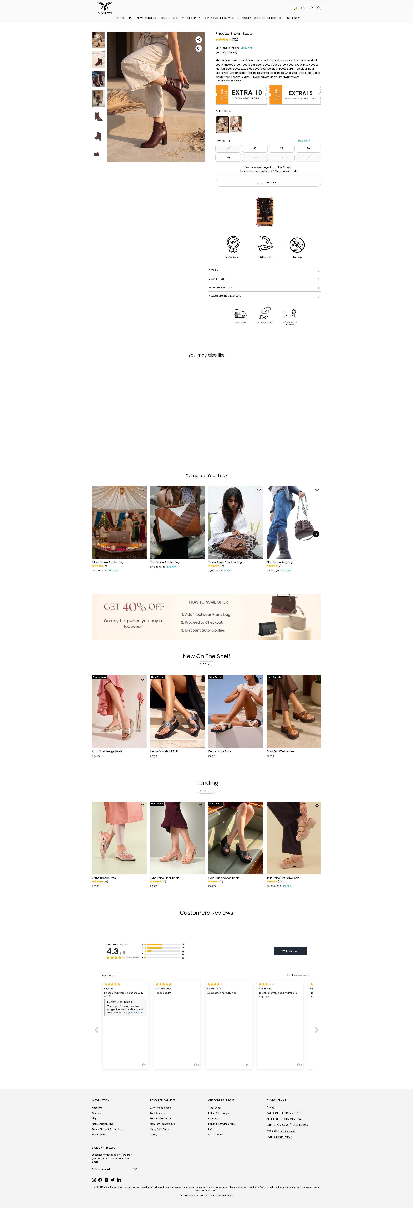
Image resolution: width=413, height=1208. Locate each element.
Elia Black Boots (260, 64)
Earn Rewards (99, 1134)
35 (228, 148)
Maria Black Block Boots (288, 60)
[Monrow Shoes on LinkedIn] (119, 1180)
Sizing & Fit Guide (159, 1129)
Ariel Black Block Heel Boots (302, 73)
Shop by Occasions (267, 18)
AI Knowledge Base (160, 1107)
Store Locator (215, 1134)
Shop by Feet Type (185, 18)
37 (281, 148)
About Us (97, 1107)
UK (228, 141)
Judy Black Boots (307, 64)
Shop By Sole (241, 18)
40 (255, 157)
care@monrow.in (283, 1136)
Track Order (214, 1107)
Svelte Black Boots (272, 73)
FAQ (210, 1129)
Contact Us (214, 1118)
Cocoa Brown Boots (283, 64)
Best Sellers (124, 18)
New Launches (146, 18)
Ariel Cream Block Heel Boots (241, 73)
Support (291, 18)
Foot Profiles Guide (160, 1118)
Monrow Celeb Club (102, 1124)
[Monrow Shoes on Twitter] (113, 1180)
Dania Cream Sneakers (284, 77)
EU (223, 141)
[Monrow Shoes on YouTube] (106, 1180)
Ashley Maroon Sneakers (257, 60)
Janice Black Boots (274, 69)
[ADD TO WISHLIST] (198, 48)
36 (255, 148)
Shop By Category (214, 18)
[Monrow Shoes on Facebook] (100, 1180)
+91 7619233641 (288, 1130)
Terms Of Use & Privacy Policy (108, 1129)
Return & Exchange (218, 1113)
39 (228, 157)
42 (308, 157)
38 (308, 148)
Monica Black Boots (228, 69)
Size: (263, 141)
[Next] (316, 534)
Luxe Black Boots (251, 69)
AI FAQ (153, 1134)
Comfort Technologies (162, 1124)
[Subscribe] (135, 1170)
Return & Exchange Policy (222, 1124)
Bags (164, 18)
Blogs (95, 1118)
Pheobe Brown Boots (236, 64)
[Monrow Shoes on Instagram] (94, 1180)
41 (281, 157)
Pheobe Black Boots (228, 60)
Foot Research (158, 1113)
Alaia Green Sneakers (229, 77)
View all (206, 664)
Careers (96, 1113)
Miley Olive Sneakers (256, 77)
